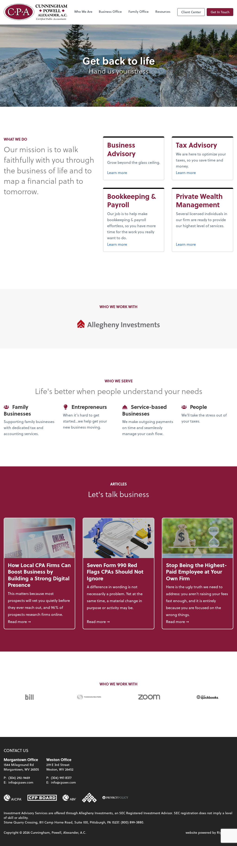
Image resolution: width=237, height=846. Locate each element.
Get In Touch (220, 12)
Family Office (138, 11)
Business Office (110, 11)
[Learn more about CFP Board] (42, 798)
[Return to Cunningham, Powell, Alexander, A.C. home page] (35, 12)
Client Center (191, 12)
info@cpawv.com (20, 782)
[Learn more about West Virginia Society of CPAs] (89, 797)
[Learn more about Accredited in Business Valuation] (69, 797)
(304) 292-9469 (19, 777)
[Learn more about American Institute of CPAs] (13, 797)
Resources (162, 11)
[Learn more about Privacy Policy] (115, 797)
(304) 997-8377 (61, 777)
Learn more (133, 172)
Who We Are (83, 11)
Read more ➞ (39, 621)
